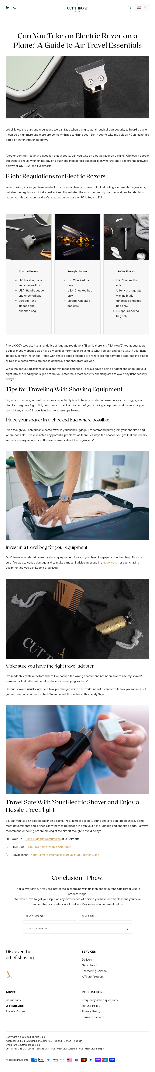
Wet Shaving (15, 1005)
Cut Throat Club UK (16, 1049)
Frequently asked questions (100, 1000)
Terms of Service (93, 1017)
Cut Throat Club (36, 1036)
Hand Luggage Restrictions (43, 839)
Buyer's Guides (16, 1011)
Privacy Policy (91, 1011)
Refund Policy (91, 1005)
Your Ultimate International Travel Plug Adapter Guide (65, 855)
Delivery (87, 959)
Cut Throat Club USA (38, 1049)
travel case (110, 562)
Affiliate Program (93, 976)
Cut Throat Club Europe (91, 1049)
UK (143, 7)
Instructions (13, 1000)
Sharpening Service (94, 971)
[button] (15, 7)
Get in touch (90, 965)
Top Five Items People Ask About (49, 847)
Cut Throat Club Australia (64, 1049)
